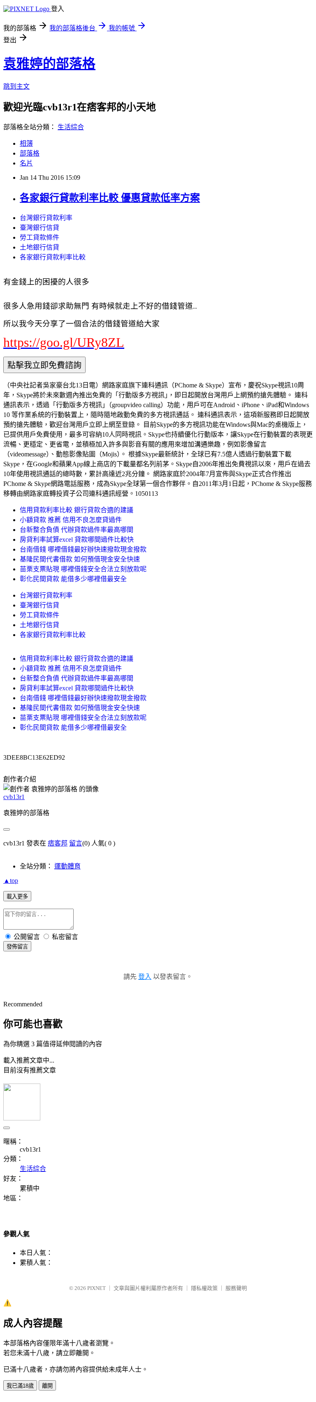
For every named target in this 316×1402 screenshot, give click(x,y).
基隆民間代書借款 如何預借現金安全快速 (80, 559)
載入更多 (17, 896)
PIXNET (96, 1288)
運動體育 (67, 866)
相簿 (26, 143)
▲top (10, 880)
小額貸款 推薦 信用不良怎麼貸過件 (71, 519)
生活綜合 (71, 127)
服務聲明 (236, 1288)
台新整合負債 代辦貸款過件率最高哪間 (76, 529)
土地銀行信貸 (39, 247)
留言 (75, 843)
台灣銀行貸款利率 (46, 217)
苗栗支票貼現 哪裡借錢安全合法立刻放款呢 (83, 569)
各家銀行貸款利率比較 (53, 257)
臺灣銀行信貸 (39, 227)
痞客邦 (57, 843)
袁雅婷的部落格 (49, 63)
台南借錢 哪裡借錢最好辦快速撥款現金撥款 (83, 549)
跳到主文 (16, 86)
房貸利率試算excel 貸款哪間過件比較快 (77, 539)
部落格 (30, 153)
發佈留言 (17, 947)
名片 (26, 163)
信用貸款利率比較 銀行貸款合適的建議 (76, 509)
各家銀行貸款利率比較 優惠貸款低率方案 (110, 197)
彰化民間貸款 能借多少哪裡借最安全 (73, 578)
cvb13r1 (14, 796)
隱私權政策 (204, 1288)
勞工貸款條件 (39, 237)
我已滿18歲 (20, 1386)
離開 (47, 1386)
